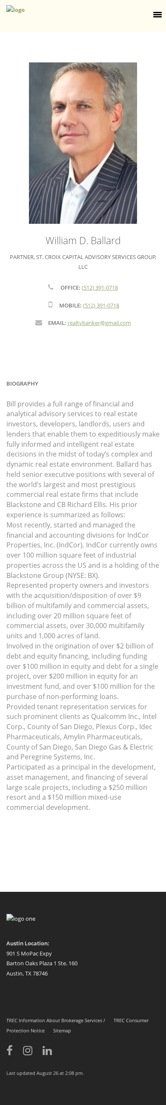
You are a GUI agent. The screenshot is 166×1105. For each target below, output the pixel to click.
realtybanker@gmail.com (99, 323)
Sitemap (62, 1030)
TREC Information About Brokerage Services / (55, 1020)
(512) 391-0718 (100, 287)
